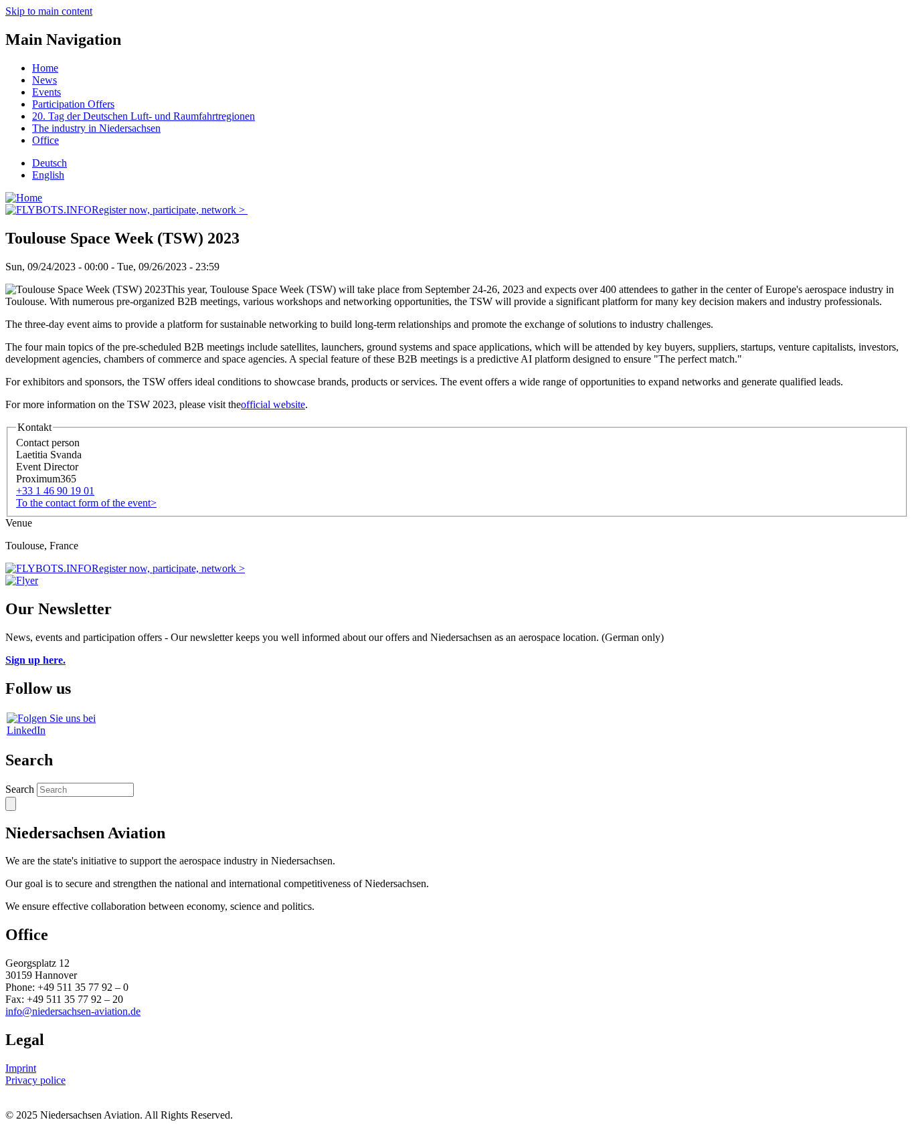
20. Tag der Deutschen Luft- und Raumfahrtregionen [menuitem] (143, 116)
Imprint (20, 1068)
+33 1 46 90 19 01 (55, 490)
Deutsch (49, 163)
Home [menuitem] (45, 68)
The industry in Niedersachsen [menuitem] (96, 128)
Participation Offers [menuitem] (73, 104)
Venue (18, 523)
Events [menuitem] (46, 92)
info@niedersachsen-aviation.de (73, 1011)
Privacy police (35, 1080)
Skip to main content (48, 11)
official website (273, 404)
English (48, 175)
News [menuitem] (44, 80)
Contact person (48, 442)
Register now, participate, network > (170, 209)
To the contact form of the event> (86, 502)
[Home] (23, 197)
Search (19, 789)
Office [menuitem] (45, 140)
